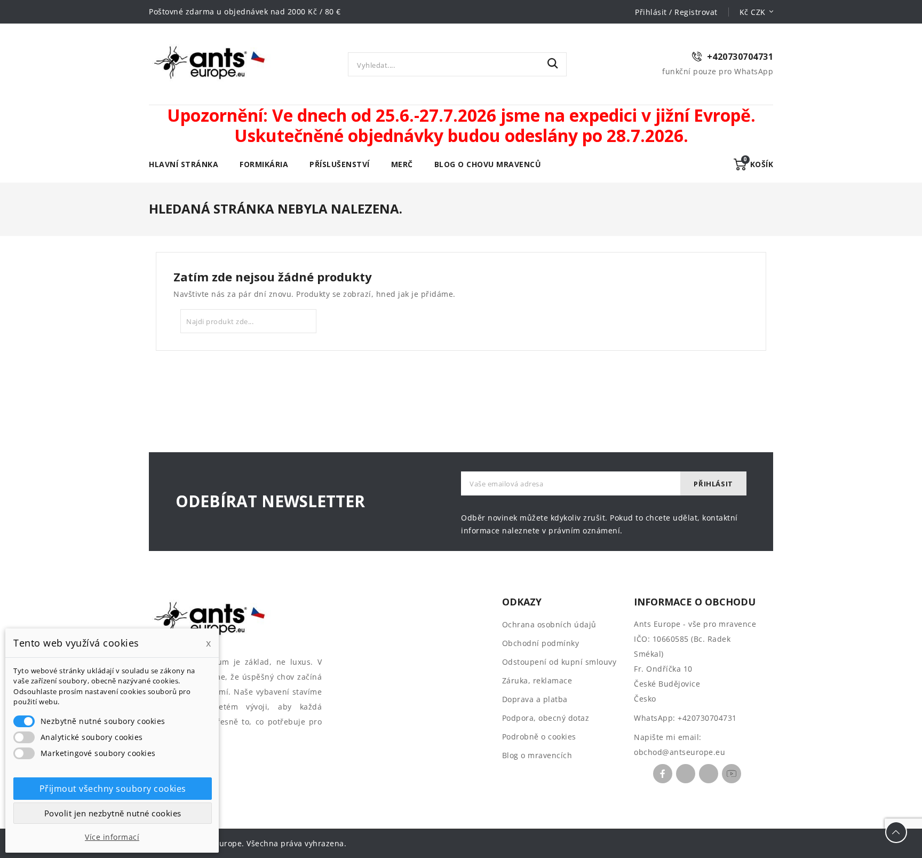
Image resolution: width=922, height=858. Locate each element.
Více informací (112, 837)
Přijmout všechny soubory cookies (112, 788)
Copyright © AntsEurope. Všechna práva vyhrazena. (247, 843)
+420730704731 (707, 718)
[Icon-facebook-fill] (662, 773)
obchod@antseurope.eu (679, 752)
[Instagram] (708, 773)
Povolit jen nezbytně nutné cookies (112, 813)
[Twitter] (685, 773)
